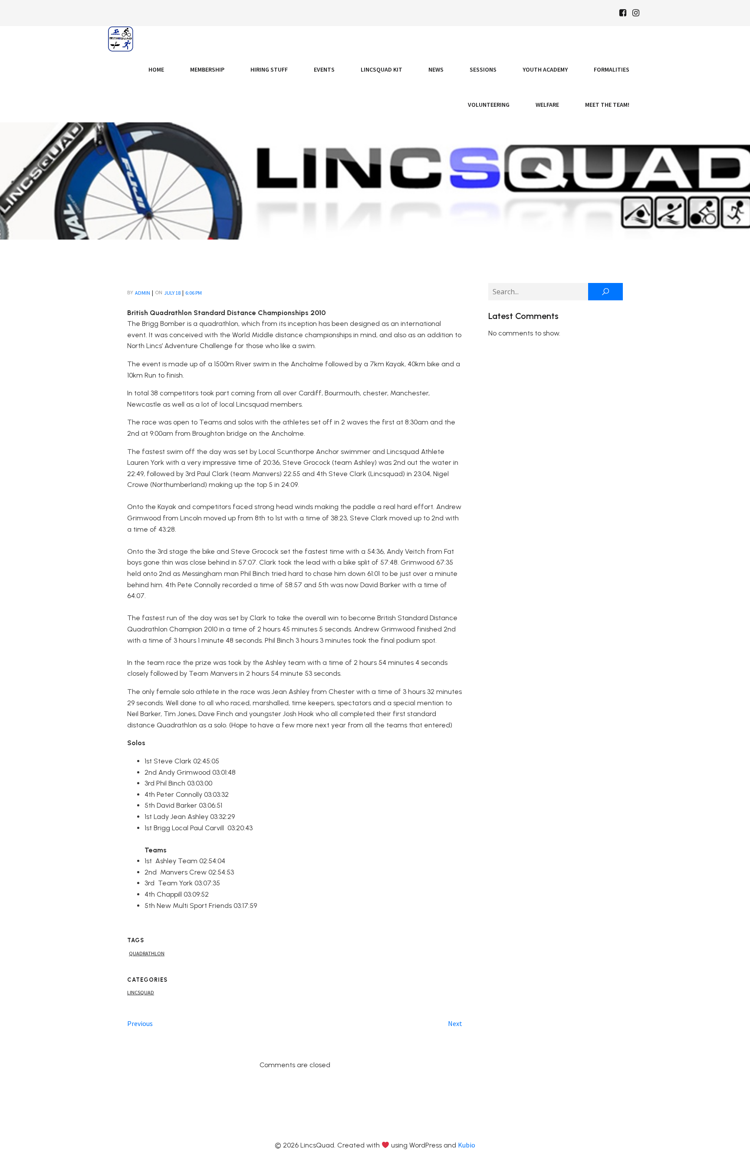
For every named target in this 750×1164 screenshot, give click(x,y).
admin (142, 292)
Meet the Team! (607, 105)
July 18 (172, 292)
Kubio (466, 1145)
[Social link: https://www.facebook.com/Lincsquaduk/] (622, 13)
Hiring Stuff (269, 69)
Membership (207, 69)
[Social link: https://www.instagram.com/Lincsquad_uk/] (635, 13)
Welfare (547, 105)
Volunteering (489, 105)
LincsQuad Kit (381, 69)
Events (324, 69)
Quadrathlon (146, 953)
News (436, 69)
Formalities (611, 69)
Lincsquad (140, 992)
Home (156, 69)
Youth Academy (545, 69)
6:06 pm (193, 292)
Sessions (483, 69)
